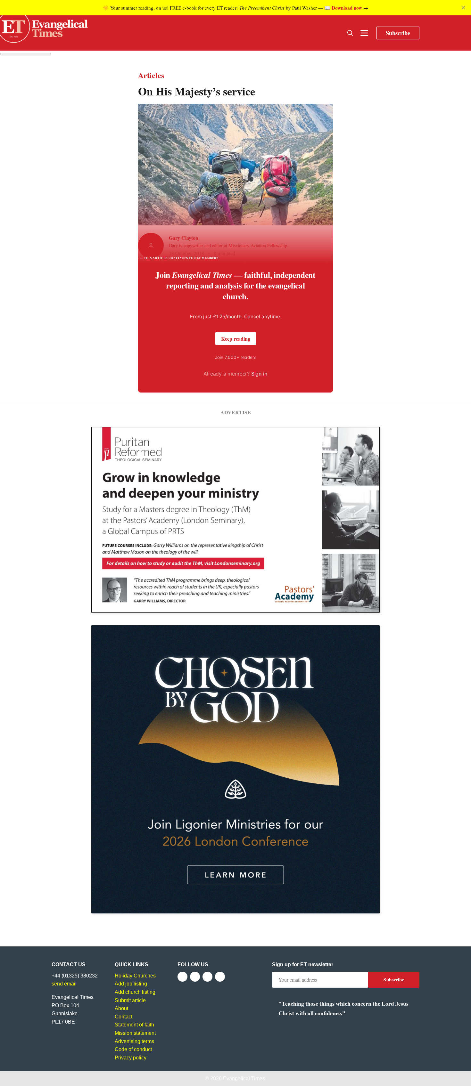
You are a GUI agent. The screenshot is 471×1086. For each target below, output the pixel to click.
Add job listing (131, 983)
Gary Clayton (183, 237)
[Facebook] (182, 977)
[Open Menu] (364, 33)
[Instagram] (207, 977)
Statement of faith (134, 1024)
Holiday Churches (135, 975)
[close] (463, 8)
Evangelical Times (244, 1078)
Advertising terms (134, 1041)
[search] (350, 33)
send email (64, 983)
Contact (123, 1016)
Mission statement (135, 1033)
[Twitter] (195, 977)
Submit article (130, 1000)
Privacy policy (130, 1057)
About (121, 1008)
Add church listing (135, 992)
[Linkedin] (220, 977)
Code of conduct (133, 1049)
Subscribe (398, 33)
